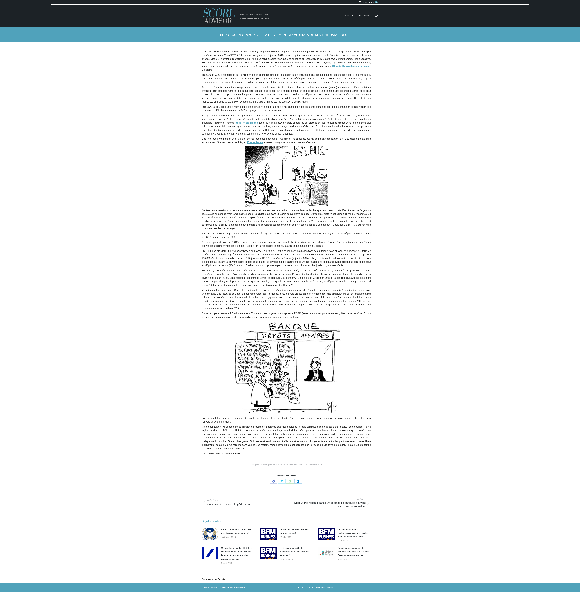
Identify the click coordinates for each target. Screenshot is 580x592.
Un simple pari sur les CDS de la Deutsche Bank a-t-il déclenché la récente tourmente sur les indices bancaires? (236, 553)
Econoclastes (255, 142)
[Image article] (210, 534)
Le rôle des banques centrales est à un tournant (294, 531)
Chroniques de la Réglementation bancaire (281, 465)
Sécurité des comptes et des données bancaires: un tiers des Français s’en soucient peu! (353, 551)
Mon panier (369, 2)
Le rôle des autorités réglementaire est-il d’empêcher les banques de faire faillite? (353, 533)
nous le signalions (246, 123)
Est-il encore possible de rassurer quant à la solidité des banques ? (294, 551)
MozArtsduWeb (237, 587)
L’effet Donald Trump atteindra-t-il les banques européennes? (236, 531)
